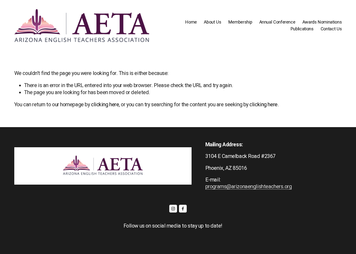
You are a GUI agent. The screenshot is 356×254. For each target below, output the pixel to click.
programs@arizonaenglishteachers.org (248, 186)
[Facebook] (183, 209)
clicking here (105, 104)
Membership (240, 22)
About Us (212, 22)
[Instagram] (173, 209)
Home (191, 22)
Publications (302, 28)
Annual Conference (277, 22)
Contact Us (331, 28)
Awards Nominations (322, 22)
